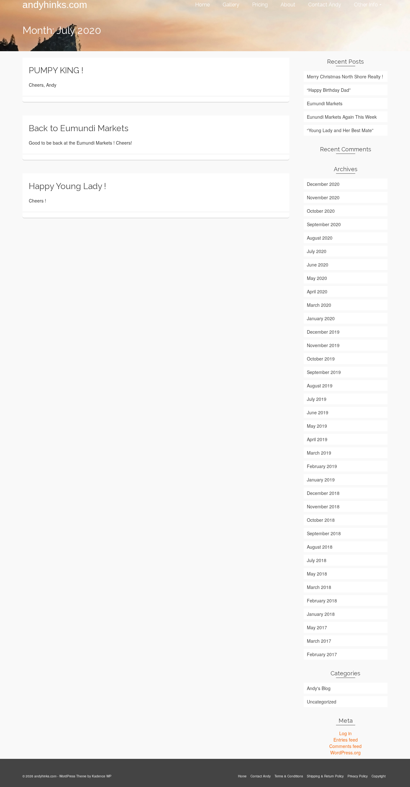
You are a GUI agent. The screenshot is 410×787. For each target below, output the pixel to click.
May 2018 (317, 573)
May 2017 (317, 627)
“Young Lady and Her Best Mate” (340, 130)
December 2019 (323, 332)
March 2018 (319, 587)
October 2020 (321, 211)
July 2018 (316, 560)
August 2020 (319, 238)
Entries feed (345, 739)
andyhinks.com (54, 5)
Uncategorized (321, 701)
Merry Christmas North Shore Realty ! (345, 76)
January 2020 (321, 318)
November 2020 (323, 197)
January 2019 (321, 479)
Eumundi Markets (324, 103)
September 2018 (324, 533)
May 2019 (317, 426)
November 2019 (323, 345)
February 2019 (322, 466)
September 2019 (324, 372)
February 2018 (322, 600)
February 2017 (322, 654)
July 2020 (316, 251)
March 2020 (319, 305)
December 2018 (323, 493)
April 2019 (317, 439)
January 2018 (321, 614)
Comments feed (345, 746)
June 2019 (317, 412)
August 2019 (319, 385)
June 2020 (317, 264)
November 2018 (323, 506)
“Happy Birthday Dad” (329, 90)
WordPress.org (345, 752)
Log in (345, 733)
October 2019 (321, 358)
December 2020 (323, 184)
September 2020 (324, 224)
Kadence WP (101, 776)
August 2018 (319, 547)
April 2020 (317, 291)
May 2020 (317, 278)
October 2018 (321, 520)
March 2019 (319, 452)
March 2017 (319, 641)
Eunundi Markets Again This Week (342, 117)
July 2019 (316, 399)
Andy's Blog (319, 688)
